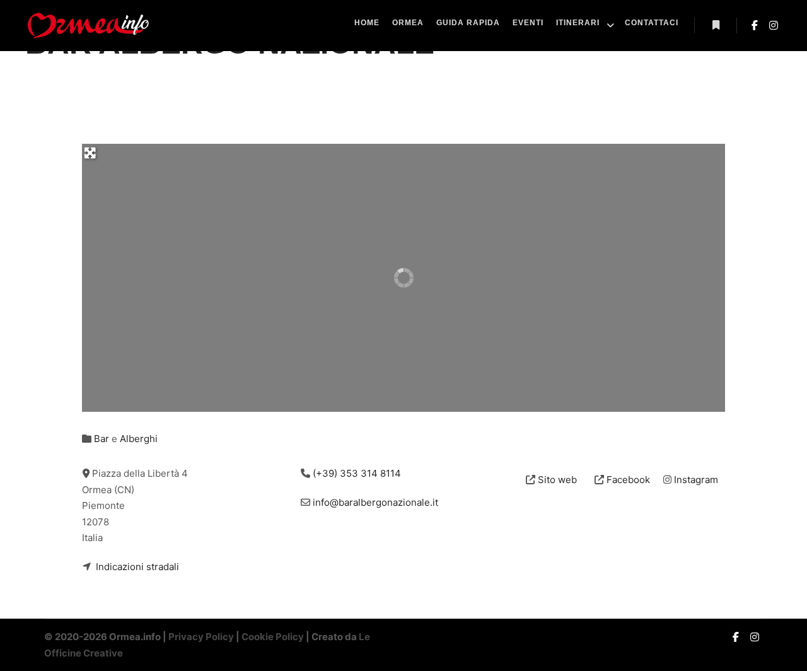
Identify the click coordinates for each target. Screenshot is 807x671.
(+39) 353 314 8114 (357, 473)
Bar (101, 439)
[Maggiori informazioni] (715, 25)
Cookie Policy (272, 637)
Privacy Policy (201, 637)
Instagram (696, 480)
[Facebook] (754, 25)
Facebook (628, 480)
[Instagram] (773, 25)
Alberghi (139, 439)
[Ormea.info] (88, 25)
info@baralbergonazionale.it (375, 502)
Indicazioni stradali (137, 567)
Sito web (557, 480)
